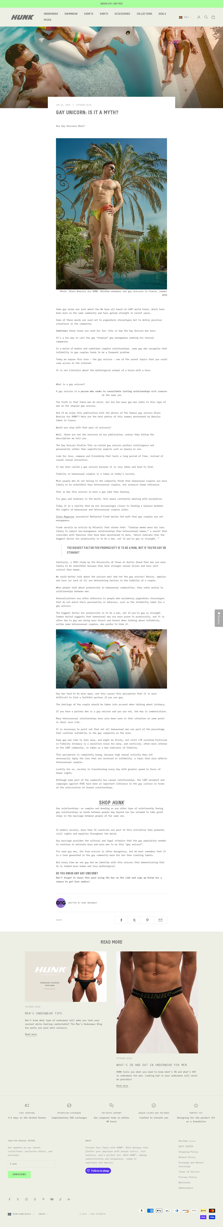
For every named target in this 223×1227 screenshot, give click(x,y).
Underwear (51, 14)
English (42, 1214)
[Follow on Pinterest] (43, 1199)
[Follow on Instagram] (26, 1199)
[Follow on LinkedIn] (69, 1199)
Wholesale (184, 1182)
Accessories (122, 14)
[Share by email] (160, 920)
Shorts (88, 14)
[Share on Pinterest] (147, 920)
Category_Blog (83, 105)
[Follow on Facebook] (9, 1199)
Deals (162, 14)
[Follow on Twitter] (18, 1199)
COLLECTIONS (144, 14)
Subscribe (19, 1174)
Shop (111, 803)
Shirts (104, 14)
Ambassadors (186, 1187)
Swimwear (71, 14)
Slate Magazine (65, 516)
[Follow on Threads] (35, 1199)
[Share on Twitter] (134, 920)
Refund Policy (187, 1157)
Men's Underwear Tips (43, 1013)
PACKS (47, 20)
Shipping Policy (188, 1151)
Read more (31, 1034)
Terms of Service (189, 1171)
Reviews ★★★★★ (187, 1140)
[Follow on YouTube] (52, 1199)
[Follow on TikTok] (60, 1199)
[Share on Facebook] (121, 920)
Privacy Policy (188, 1177)
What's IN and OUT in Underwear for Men (151, 1065)
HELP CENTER (186, 1146)
